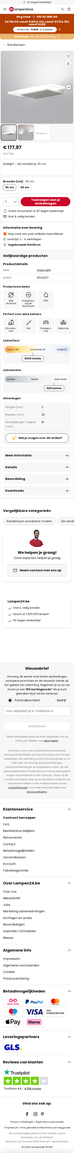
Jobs (6, 905)
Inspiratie (10, 931)
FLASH (35, 29)
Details (11, 467)
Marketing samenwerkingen (24, 911)
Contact (9, 844)
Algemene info (17, 950)
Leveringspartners (21, 1036)
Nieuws (8, 938)
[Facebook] (29, 1114)
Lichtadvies (27, 931)
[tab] (37, 840)
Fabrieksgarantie (15, 870)
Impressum (11, 959)
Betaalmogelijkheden (19, 850)
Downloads (14, 490)
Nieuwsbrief (11, 898)
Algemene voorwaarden (21, 965)
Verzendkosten (14, 857)
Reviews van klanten (23, 1062)
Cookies (9, 972)
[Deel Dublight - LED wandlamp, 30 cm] (68, 64)
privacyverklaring (37, 791)
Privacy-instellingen (21, 1121)
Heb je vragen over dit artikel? (40, 438)
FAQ (6, 824)
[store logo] (23, 9)
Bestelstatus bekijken (19, 831)
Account (9, 864)
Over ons (10, 891)
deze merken (51, 740)
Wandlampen (16, 45)
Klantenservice (18, 809)
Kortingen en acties (17, 918)
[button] (9, 132)
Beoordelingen (14, 924)
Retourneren (12, 837)
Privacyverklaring (16, 978)
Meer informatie (18, 455)
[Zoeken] (63, 9)
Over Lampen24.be (21, 883)
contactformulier (18, 787)
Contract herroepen (19, 817)
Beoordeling (15, 479)
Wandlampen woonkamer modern (29, 521)
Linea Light (44, 270)
